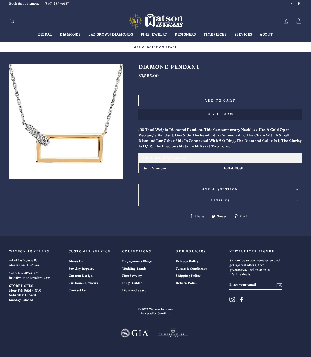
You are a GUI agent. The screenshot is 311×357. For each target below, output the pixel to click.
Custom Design (81, 275)
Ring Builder (132, 283)
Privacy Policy (187, 261)
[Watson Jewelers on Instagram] (232, 299)
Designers (185, 34)
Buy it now (220, 114)
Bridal (45, 34)
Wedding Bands (134, 268)
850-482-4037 (26, 273)
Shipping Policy (188, 275)
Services (243, 34)
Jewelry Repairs (81, 268)
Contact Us (77, 290)
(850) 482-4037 (56, 3)
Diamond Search (135, 290)
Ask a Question (220, 189)
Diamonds (70, 34)
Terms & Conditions (191, 268)
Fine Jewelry (154, 34)
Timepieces (215, 34)
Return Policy (186, 283)
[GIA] (134, 333)
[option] (155, 47)
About (266, 34)
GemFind (164, 313)
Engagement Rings (137, 261)
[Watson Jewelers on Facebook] (242, 299)
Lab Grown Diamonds (110, 34)
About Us (76, 261)
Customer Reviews (83, 283)
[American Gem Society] (173, 333)
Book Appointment (24, 3)
